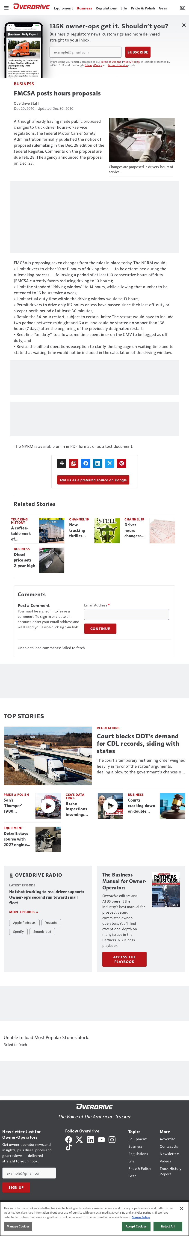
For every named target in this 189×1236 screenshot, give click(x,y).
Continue (100, 628)
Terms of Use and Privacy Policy (120, 61)
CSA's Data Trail (75, 796)
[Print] (61, 463)
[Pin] (121, 463)
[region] (94, 1218)
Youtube (51, 922)
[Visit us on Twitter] (79, 1139)
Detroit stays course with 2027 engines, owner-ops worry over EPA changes (17, 839)
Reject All (167, 1226)
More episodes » (23, 912)
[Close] (182, 1208)
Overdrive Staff (26, 103)
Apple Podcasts (24, 922)
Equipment (13, 828)
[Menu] (6, 7)
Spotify (18, 931)
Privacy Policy (93, 65)
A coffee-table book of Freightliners (23, 534)
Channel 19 (79, 519)
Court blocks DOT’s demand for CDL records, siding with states (138, 743)
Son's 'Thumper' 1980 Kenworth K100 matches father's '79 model (17, 806)
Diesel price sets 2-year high (24, 560)
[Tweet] (109, 463)
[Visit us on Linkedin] (90, 1139)
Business (24, 83)
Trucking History (19, 520)
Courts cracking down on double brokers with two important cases (141, 806)
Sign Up (16, 1187)
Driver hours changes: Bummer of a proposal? (134, 530)
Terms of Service (118, 65)
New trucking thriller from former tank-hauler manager (77, 530)
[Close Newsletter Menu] (184, 25)
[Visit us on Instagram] (112, 1139)
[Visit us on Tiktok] (68, 1146)
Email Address (97, 605)
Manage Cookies (18, 1226)
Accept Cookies (136, 1226)
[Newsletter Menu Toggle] (182, 7)
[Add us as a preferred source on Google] (73, 463)
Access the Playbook (124, 959)
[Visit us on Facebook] (68, 1139)
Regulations (108, 728)
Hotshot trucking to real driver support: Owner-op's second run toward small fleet (46, 897)
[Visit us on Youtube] (101, 1139)
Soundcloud (42, 931)
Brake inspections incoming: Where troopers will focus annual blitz (78, 809)
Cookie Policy (141, 1217)
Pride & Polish (16, 794)
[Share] (85, 463)
